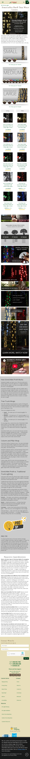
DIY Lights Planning (5, 706)
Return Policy (4, 689)
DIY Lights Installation (6, 710)
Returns (3, 696)
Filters (22, 110)
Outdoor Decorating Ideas (7, 718)
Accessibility (4, 700)
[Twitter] (13, 675)
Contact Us (15, 665)
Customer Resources (6, 721)
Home (18, 681)
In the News (19, 692)
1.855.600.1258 (16, 664)
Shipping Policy (5, 681)
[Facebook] (10, 675)
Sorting (7, 110)
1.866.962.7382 (16, 662)
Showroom (19, 700)
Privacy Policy (4, 685)
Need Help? (4, 692)
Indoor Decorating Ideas (6, 714)
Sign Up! (26, 658)
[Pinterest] (16, 675)
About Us (18, 685)
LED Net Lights (5, 5)
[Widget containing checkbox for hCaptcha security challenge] (16, 653)
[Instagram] (19, 675)
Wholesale (19, 696)
